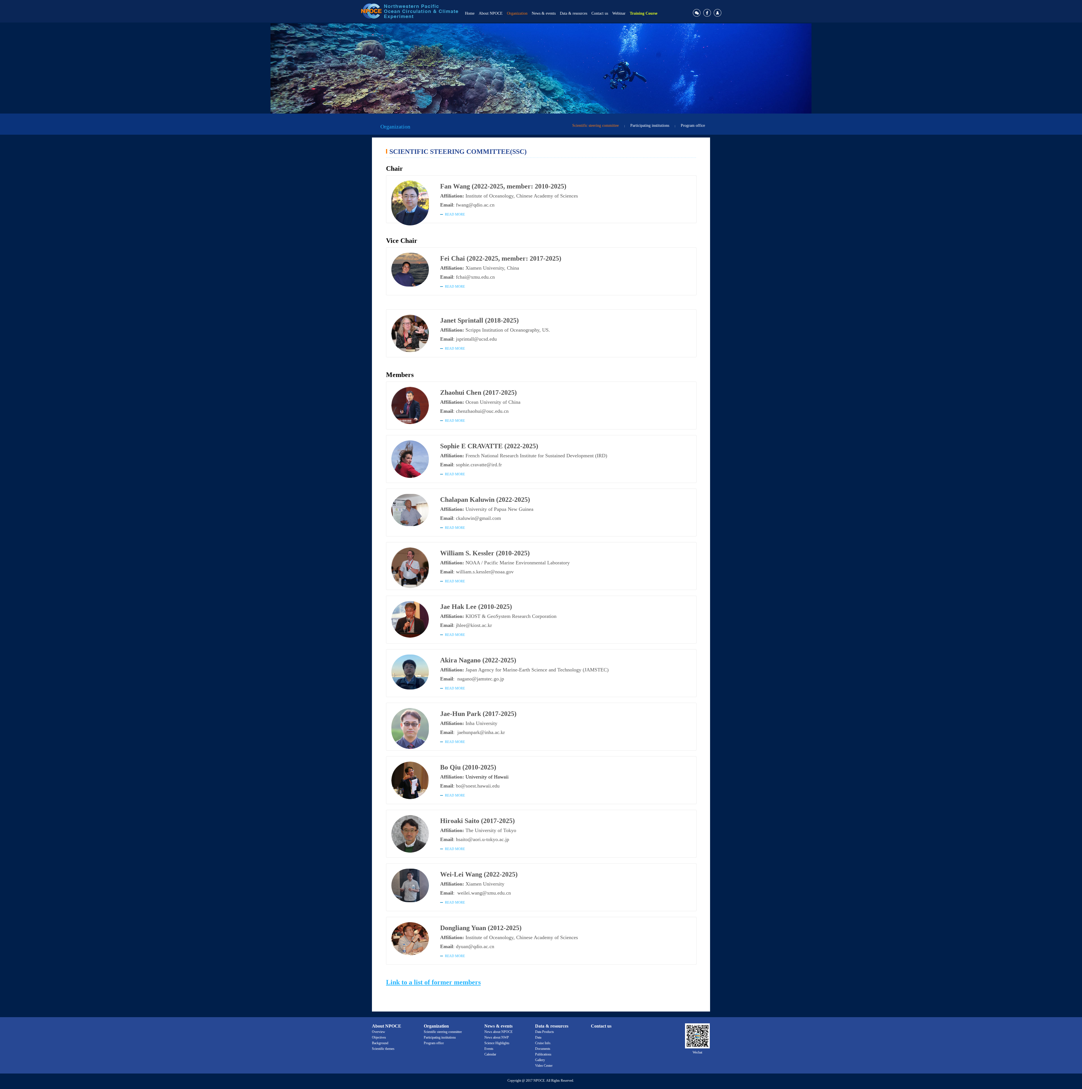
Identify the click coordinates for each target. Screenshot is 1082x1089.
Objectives (379, 1037)
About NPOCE (491, 13)
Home (470, 13)
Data (538, 1037)
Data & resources (573, 13)
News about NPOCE (498, 1032)
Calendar (490, 1054)
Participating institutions (649, 125)
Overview (378, 1032)
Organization (517, 13)
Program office (693, 125)
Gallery (540, 1060)
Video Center (544, 1066)
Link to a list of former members (433, 982)
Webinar (619, 13)
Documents (542, 1049)
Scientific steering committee (595, 125)
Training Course (643, 13)
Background (380, 1043)
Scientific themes (383, 1049)
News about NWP (496, 1037)
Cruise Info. (543, 1043)
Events (488, 1049)
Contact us (599, 13)
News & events (544, 13)
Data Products (544, 1032)
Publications (543, 1054)
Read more (455, 214)
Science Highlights (496, 1043)
